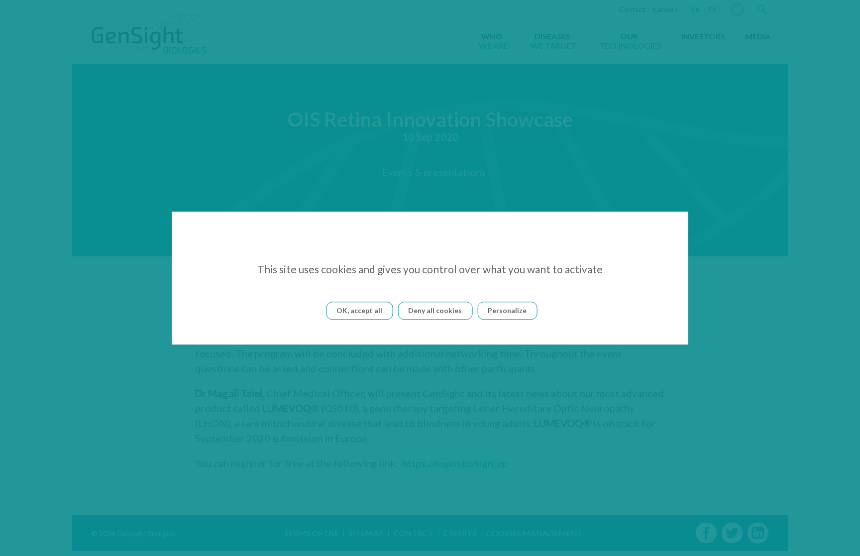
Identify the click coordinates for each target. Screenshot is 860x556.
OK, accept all (359, 310)
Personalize (507, 310)
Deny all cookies (435, 310)
